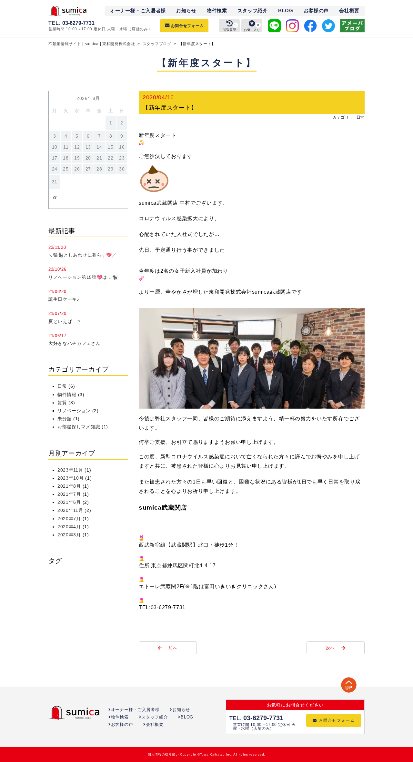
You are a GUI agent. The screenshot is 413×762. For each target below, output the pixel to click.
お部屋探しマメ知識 (78, 426)
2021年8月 (69, 486)
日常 (361, 117)
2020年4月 (69, 526)
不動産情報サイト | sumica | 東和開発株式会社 (92, 44)
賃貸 (62, 402)
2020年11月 (70, 510)
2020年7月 (69, 518)
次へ (330, 648)
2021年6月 (69, 502)
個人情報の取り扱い (163, 754)
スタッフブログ (157, 44)
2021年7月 (69, 494)
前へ (172, 648)
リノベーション (74, 410)
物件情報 (66, 394)
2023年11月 (70, 470)
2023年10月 (70, 478)
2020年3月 (69, 534)
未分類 (64, 418)
